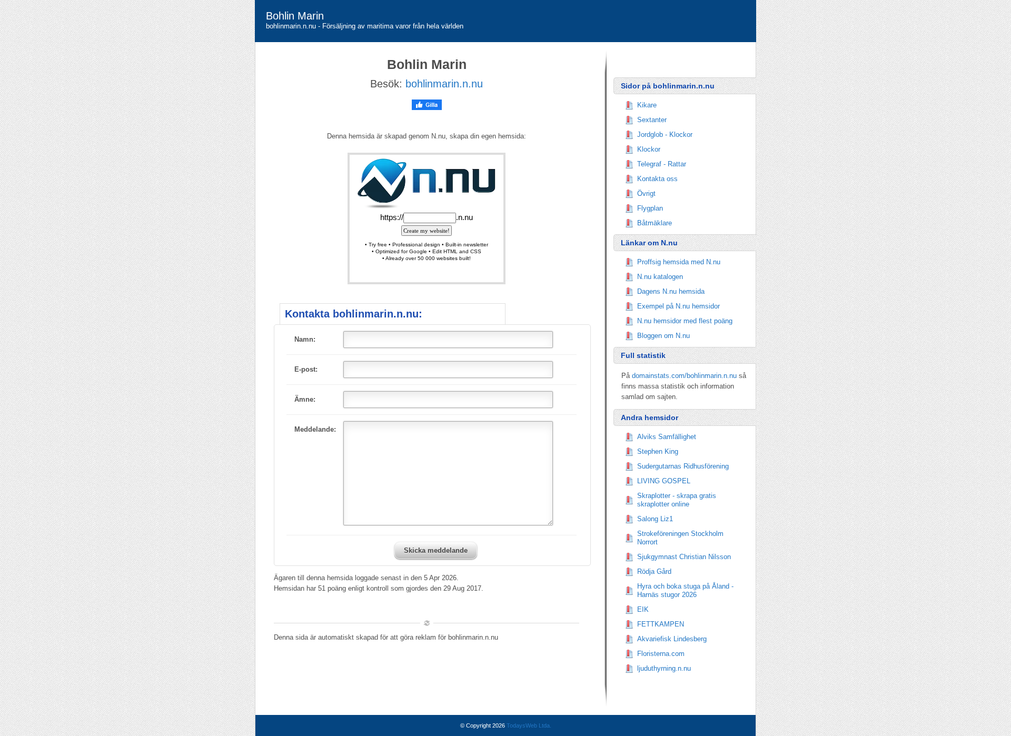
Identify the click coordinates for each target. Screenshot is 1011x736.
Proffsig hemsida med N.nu (678, 262)
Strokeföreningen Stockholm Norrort (680, 538)
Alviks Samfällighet (666, 437)
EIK (643, 609)
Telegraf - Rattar (661, 164)
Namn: (304, 339)
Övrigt (646, 193)
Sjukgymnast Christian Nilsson (684, 557)
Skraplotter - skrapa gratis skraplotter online (676, 500)
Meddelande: (315, 429)
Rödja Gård (654, 571)
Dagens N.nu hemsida (671, 291)
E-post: (306, 369)
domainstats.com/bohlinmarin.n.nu (684, 376)
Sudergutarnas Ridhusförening (683, 466)
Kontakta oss (657, 179)
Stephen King (657, 451)
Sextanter (652, 120)
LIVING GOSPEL (663, 481)
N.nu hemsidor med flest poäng (684, 321)
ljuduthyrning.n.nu (664, 668)
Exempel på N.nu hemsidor (678, 306)
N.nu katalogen (660, 277)
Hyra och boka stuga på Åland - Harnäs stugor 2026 (685, 590)
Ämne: (304, 399)
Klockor (648, 149)
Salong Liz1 (655, 519)
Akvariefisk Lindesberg (672, 639)
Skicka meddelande (436, 550)
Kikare (647, 105)
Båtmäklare (654, 223)
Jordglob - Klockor (664, 134)
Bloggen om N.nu (663, 336)
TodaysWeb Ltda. (529, 725)
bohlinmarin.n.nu (444, 83)
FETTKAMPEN (660, 624)
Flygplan (650, 208)
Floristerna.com (661, 654)
